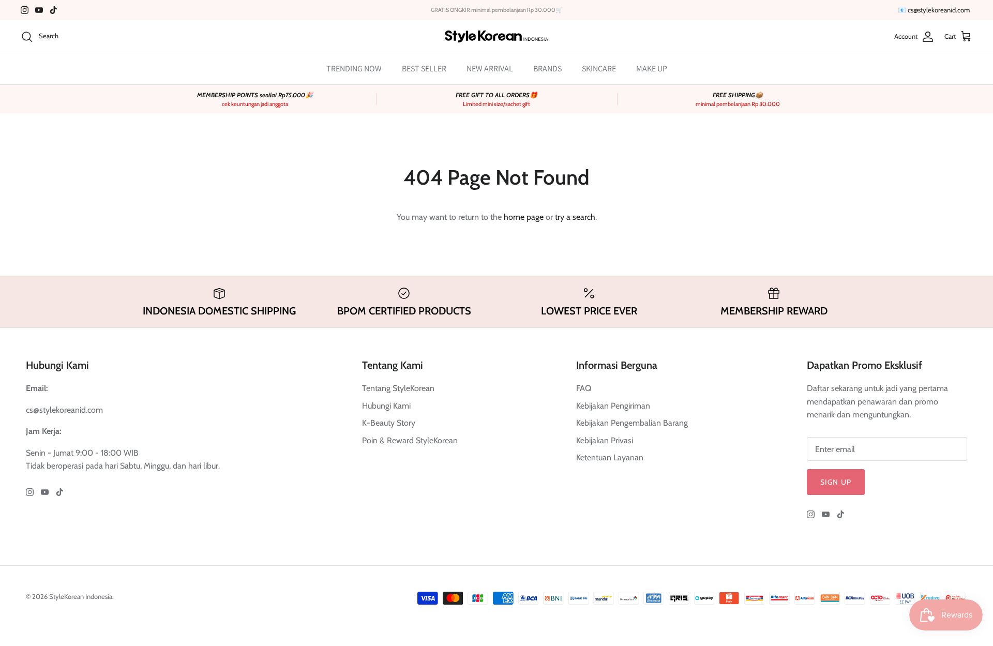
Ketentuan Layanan (609, 457)
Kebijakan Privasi (604, 440)
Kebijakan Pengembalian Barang (632, 423)
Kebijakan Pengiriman (613, 406)
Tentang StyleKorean (398, 388)
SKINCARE (599, 68)
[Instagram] (24, 10)
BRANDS (547, 68)
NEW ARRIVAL (490, 68)
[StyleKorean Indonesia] (496, 36)
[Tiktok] (53, 10)
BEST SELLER (424, 68)
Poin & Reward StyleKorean (410, 440)
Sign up (835, 482)
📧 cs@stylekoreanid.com (934, 10)
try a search (575, 217)
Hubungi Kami (386, 406)
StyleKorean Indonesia (80, 596)
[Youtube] (39, 10)
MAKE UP (651, 68)
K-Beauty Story (388, 423)
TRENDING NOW (354, 68)
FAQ (583, 388)
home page (524, 217)
